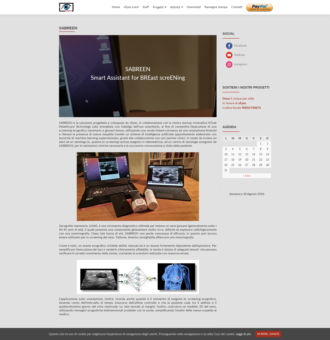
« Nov (247, 175)
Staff (145, 7)
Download (194, 7)
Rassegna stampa (216, 7)
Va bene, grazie (268, 333)
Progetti (158, 7)
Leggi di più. (244, 334)
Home (116, 7)
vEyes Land (131, 7)
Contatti (236, 7)
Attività (175, 7)
